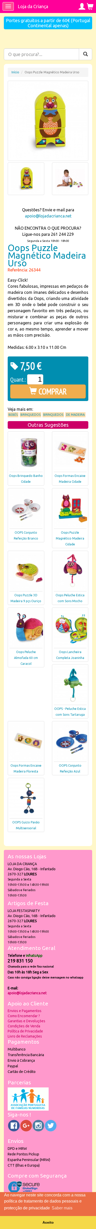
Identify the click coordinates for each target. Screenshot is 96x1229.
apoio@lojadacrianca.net (48, 216)
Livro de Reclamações (25, 1036)
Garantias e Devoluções (26, 1021)
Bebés (13, 414)
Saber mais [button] (62, 1208)
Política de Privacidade (25, 1031)
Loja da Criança (33, 6)
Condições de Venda (24, 1026)
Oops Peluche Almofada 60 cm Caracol (26, 657)
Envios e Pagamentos (24, 1011)
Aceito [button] (48, 1222)
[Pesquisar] (85, 54)
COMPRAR (52, 391)
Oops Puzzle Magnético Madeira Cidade (70, 538)
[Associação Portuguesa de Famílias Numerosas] (28, 1109)
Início (15, 72)
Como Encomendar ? (24, 1016)
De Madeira (75, 414)
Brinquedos (30, 414)
